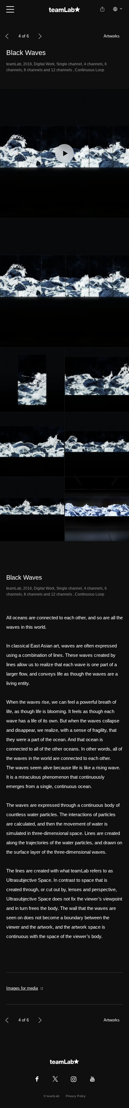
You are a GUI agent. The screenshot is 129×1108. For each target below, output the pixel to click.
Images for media (22, 988)
